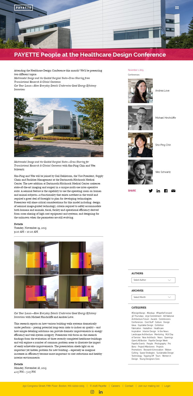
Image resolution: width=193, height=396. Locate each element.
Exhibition (159, 325)
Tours (158, 356)
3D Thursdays (138, 316)
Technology (137, 356)
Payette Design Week (158, 340)
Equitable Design (145, 325)
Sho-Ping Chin (163, 145)
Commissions (165, 319)
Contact (129, 386)
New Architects (149, 337)
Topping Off (149, 356)
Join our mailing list (148, 386)
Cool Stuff (149, 322)
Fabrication (136, 328)
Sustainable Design (165, 353)
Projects (160, 347)
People (150, 343)
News (160, 337)
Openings (168, 337)
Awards (154, 319)
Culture (158, 322)
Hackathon (147, 328)
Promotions (137, 350)
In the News (163, 331)
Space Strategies (147, 353)
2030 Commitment (153, 316)
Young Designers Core (150, 359)
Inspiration (136, 331)
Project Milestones (146, 347)
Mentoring (159, 334)
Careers (115, 386)
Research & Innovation (153, 350)
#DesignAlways (138, 313)
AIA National (168, 316)
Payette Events (138, 343)
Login (167, 386)
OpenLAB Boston (139, 340)
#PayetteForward (164, 313)
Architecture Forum (140, 319)
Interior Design (149, 331)
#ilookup (151, 313)
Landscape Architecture (142, 334)
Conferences (134, 75)
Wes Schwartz (163, 172)
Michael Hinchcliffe (165, 118)
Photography (160, 343)
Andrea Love (162, 90)
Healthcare (159, 328)
